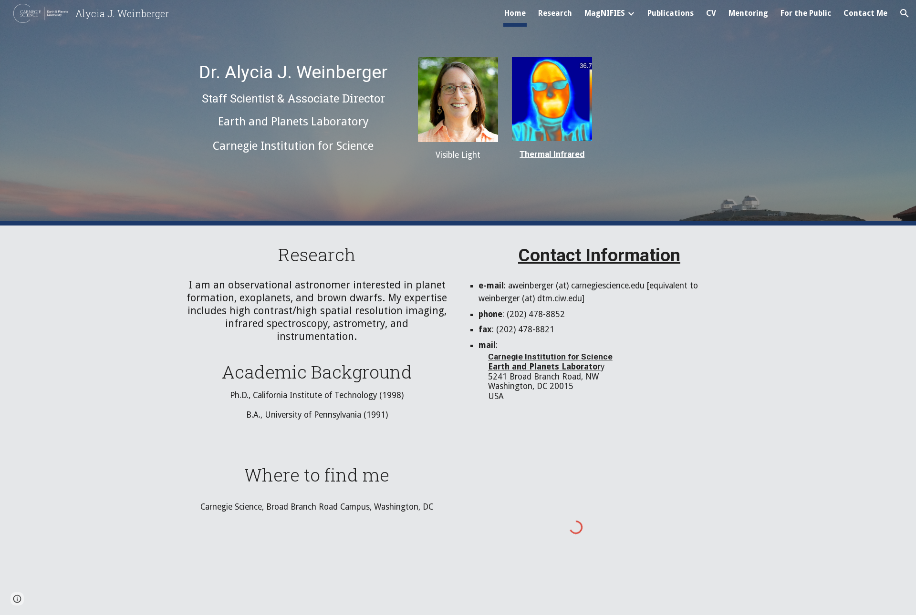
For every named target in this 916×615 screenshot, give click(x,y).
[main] (293, 108)
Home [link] (515, 13)
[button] (904, 13)
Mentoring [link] (748, 13)
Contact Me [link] (865, 13)
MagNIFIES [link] (604, 13)
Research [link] (555, 13)
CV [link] (711, 13)
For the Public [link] (806, 13)
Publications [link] (670, 13)
